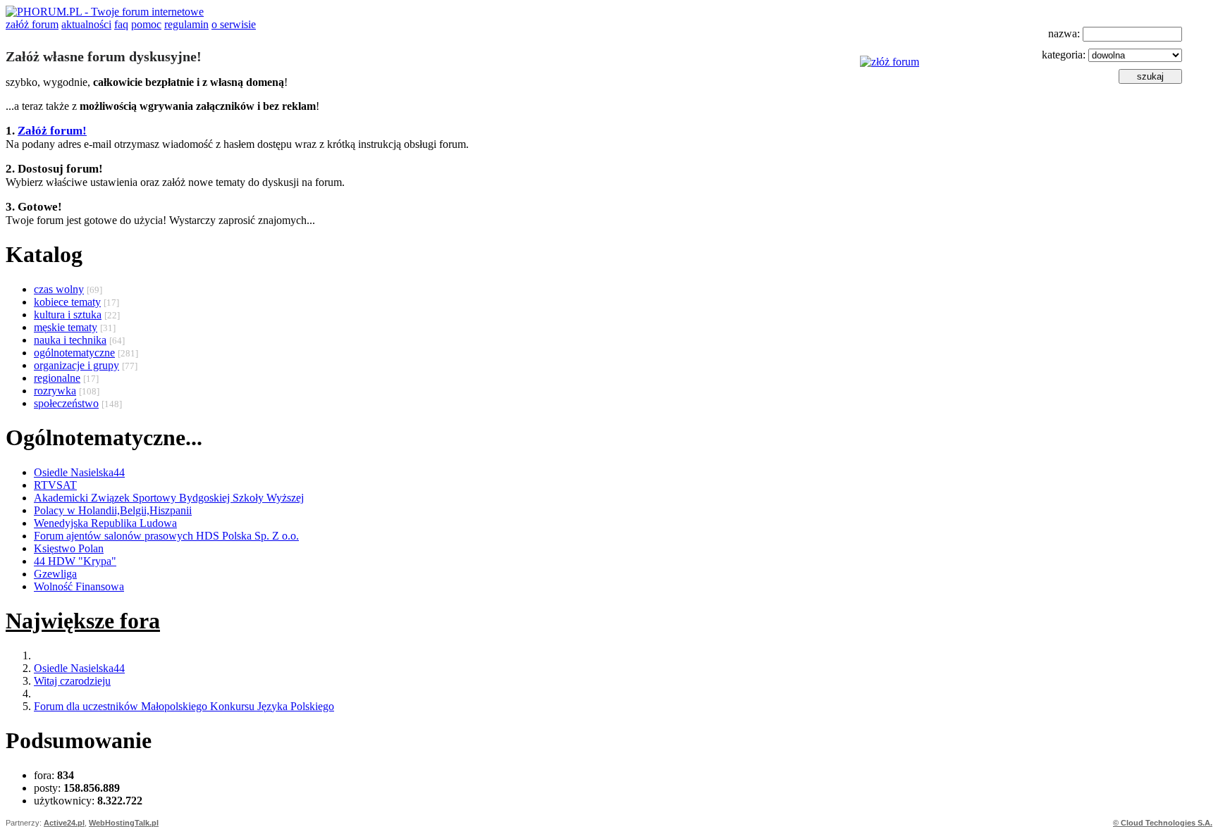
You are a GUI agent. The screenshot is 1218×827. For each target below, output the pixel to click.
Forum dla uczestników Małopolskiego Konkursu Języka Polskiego (184, 706)
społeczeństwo (66, 403)
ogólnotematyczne (74, 353)
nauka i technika (70, 340)
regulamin (186, 24)
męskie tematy (65, 327)
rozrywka (55, 391)
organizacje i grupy (76, 365)
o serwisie (233, 24)
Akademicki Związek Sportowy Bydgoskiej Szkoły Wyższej (169, 498)
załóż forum (32, 24)
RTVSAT (55, 485)
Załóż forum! (52, 130)
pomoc (146, 24)
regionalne (57, 378)
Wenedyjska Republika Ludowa (105, 523)
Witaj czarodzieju (72, 681)
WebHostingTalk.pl (124, 823)
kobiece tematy (67, 302)
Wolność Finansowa (79, 586)
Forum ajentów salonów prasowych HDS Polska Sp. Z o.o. (166, 536)
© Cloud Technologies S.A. (1162, 823)
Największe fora (83, 620)
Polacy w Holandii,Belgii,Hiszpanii (113, 510)
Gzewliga (55, 574)
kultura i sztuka (68, 315)
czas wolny (59, 289)
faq (121, 24)
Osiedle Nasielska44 (79, 472)
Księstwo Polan (69, 548)
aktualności (86, 24)
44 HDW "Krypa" (75, 561)
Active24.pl (64, 823)
